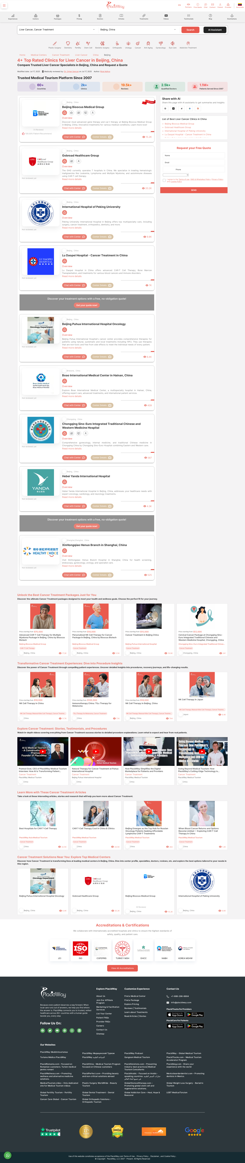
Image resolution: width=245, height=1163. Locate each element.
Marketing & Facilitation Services (107, 1008)
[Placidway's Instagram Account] (72, 1030)
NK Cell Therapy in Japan (191, 699)
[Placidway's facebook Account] (42, 1030)
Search (190, 29)
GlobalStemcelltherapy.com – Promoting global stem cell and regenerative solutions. (139, 1086)
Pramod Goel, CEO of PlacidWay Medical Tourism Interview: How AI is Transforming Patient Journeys (43, 769)
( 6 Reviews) (38, 130)
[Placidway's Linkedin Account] (79, 1030)
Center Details (100, 137)
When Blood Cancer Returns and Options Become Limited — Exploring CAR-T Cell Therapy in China (199, 831)
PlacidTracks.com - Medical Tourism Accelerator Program (184, 1058)
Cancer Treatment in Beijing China (142, 635)
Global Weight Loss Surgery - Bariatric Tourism (185, 1084)
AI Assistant (215, 29)
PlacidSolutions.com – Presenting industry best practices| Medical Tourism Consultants (140, 1067)
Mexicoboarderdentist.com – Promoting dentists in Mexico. (185, 1074)
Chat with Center (72, 137)
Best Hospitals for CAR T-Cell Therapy (38, 828)
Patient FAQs (102, 1017)
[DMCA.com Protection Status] (117, 1131)
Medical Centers (39, 55)
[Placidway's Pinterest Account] (64, 1030)
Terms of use (184, 179)
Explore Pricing (131, 1004)
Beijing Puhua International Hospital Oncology (41, 896)
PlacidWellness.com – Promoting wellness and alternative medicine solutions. (56, 1076)
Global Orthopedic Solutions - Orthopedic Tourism (96, 1100)
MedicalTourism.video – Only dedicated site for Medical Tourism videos (59, 1084)
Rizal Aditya (105, 71)
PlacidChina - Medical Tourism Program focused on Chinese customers (101, 1065)
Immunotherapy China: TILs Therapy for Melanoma (91, 704)
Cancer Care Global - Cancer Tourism (58, 1099)
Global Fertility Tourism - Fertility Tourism (56, 1093)
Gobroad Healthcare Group (178, 127)
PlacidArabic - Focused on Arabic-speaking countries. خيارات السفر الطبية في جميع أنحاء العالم (142, 1076)
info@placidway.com (181, 1002)
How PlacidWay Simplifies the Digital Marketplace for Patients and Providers (144, 769)
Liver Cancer (81, 55)
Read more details (72, 128)
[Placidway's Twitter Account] (50, 1030)
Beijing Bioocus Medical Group (179, 123)
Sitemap (100, 1034)
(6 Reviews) (141, 907)
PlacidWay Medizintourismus (54, 1052)
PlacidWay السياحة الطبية (93, 1057)
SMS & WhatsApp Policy (200, 179)
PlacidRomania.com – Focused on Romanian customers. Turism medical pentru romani (58, 1067)
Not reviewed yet (29, 178)
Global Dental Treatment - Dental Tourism (98, 1093)
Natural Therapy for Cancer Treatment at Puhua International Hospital (95, 769)
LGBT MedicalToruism (177, 1092)
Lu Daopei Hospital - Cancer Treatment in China (188, 134)
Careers (100, 1025)
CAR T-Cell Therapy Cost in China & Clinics (93, 828)
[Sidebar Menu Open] (4, 5)
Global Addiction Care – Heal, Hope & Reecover (142, 1093)
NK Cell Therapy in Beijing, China (141, 703)
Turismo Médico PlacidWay (53, 1057)
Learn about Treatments (136, 1012)
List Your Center (104, 1013)
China (96, 55)
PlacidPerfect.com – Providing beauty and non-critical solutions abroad (100, 1074)
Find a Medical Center (134, 996)
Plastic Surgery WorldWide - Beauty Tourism (99, 1084)
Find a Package (131, 1000)
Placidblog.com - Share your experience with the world (180, 1065)
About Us (100, 996)
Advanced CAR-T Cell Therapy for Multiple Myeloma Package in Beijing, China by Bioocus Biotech (42, 637)
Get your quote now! (86, 305)
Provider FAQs (103, 1021)
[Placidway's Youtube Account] (57, 1030)
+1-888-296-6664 (180, 996)
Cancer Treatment (61, 55)
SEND (194, 190)
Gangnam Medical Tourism (137, 1057)
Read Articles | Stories (135, 1016)
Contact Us (101, 1029)
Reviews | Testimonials (135, 1008)
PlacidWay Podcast (133, 1053)
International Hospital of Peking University (185, 131)
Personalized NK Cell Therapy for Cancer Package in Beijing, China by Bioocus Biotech (94, 636)
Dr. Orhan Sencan (71, 71)
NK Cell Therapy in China (31, 703)
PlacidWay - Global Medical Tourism (184, 1053)
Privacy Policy (217, 179)
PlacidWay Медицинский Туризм (98, 1053)
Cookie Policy (176, 181)
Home (22, 55)
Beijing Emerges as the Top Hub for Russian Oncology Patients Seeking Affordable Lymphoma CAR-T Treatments (146, 831)
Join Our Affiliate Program (104, 1001)
